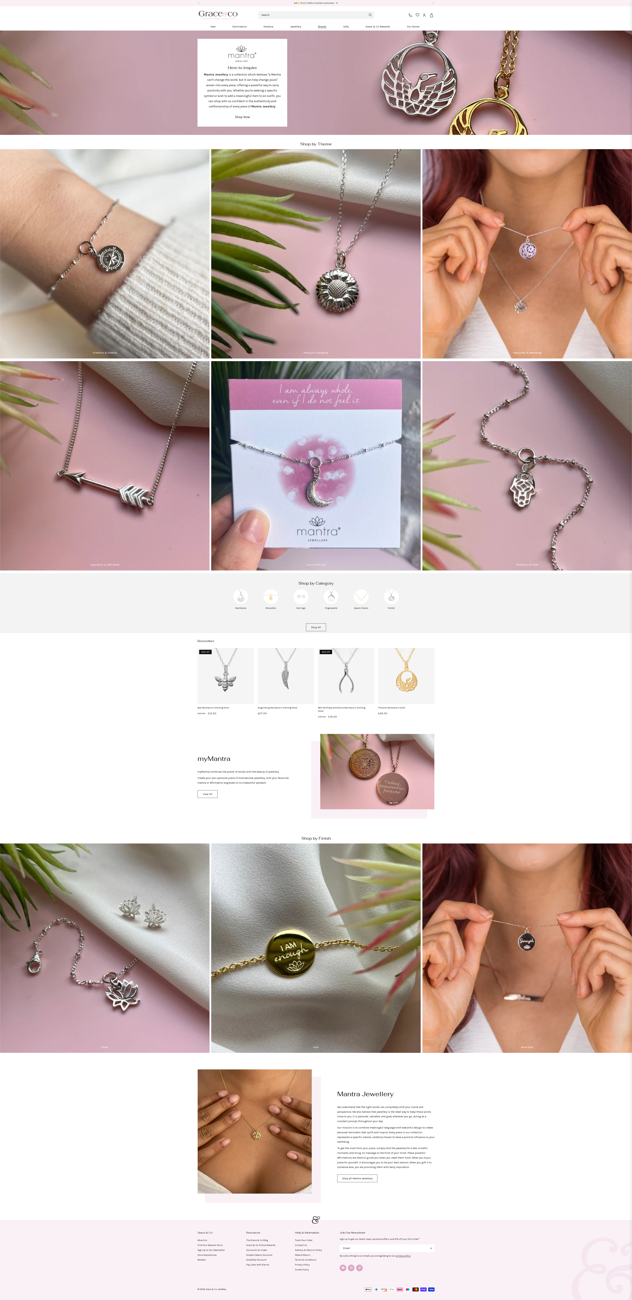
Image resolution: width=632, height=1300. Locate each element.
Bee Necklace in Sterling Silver (213, 707)
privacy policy (403, 1255)
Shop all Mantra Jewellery (357, 1178)
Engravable (331, 608)
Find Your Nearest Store (210, 1245)
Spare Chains (361, 608)
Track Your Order (304, 1240)
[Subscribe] (430, 1248)
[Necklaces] (240, 603)
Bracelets (271, 608)
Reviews (202, 1259)
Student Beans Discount (259, 1254)
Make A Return (302, 1254)
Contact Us (301, 1245)
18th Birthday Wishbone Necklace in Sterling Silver (341, 709)
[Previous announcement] (198, 3)
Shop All (316, 627)
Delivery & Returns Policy (308, 1250)
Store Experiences (207, 1254)
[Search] (370, 15)
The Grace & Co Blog (257, 1240)
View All (207, 793)
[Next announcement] (433, 3)
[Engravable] (331, 603)
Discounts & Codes (256, 1250)
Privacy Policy (302, 1264)
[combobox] (316, 15)
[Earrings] (301, 603)
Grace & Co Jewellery (216, 1289)
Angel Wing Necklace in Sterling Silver (278, 707)
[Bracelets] (270, 603)
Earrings (301, 608)
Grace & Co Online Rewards (261, 1245)
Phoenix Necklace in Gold (391, 707)
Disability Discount (256, 1259)
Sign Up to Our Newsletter (211, 1250)
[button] (213, 26)
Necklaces (240, 608)
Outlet (391, 608)
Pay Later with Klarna (257, 1264)
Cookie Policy (302, 1269)
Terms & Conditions (305, 1259)
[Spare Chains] (361, 603)
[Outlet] (391, 603)
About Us (202, 1240)
